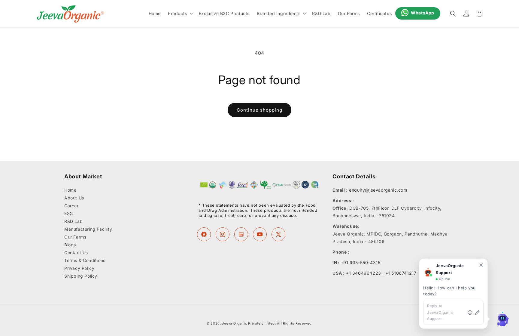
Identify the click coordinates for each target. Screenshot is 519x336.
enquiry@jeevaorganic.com (378, 190)
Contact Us (76, 252)
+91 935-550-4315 (361, 262)
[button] (179, 13)
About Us (74, 197)
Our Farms (75, 236)
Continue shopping (259, 110)
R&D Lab (73, 221)
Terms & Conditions (84, 260)
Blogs (70, 244)
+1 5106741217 (401, 273)
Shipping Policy (80, 276)
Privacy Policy (79, 268)
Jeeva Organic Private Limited (248, 323)
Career (71, 205)
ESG (68, 213)
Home (70, 190)
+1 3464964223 (363, 273)
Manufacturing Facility (88, 229)
